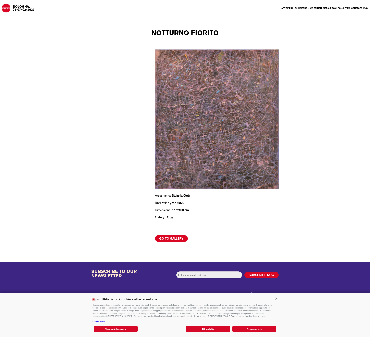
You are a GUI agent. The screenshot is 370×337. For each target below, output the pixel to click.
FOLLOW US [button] (344, 8)
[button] (276, 298)
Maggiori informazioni (115, 329)
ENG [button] (365, 8)
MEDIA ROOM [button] (330, 8)
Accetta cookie (254, 329)
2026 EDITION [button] (315, 8)
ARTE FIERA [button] (287, 8)
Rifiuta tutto (208, 329)
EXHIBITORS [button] (301, 8)
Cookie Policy (98, 321)
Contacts (356, 8)
